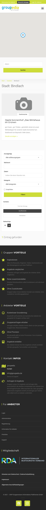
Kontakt (9, 369)
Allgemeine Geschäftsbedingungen (13, 485)
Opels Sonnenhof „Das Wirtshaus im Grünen (22, 121)
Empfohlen (9, 189)
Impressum (5, 479)
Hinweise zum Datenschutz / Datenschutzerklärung (18, 474)
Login (3, 413)
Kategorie (7, 180)
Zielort (6, 171)
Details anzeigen (10, 136)
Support (4, 440)
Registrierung (6, 424)
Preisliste (5, 434)
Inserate (9, 81)
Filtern (23, 194)
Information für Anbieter (9, 429)
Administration (6, 418)
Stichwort (7, 162)
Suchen (23, 70)
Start (3, 81)
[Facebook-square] (19, 503)
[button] (42, 8)
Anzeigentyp (8, 154)
